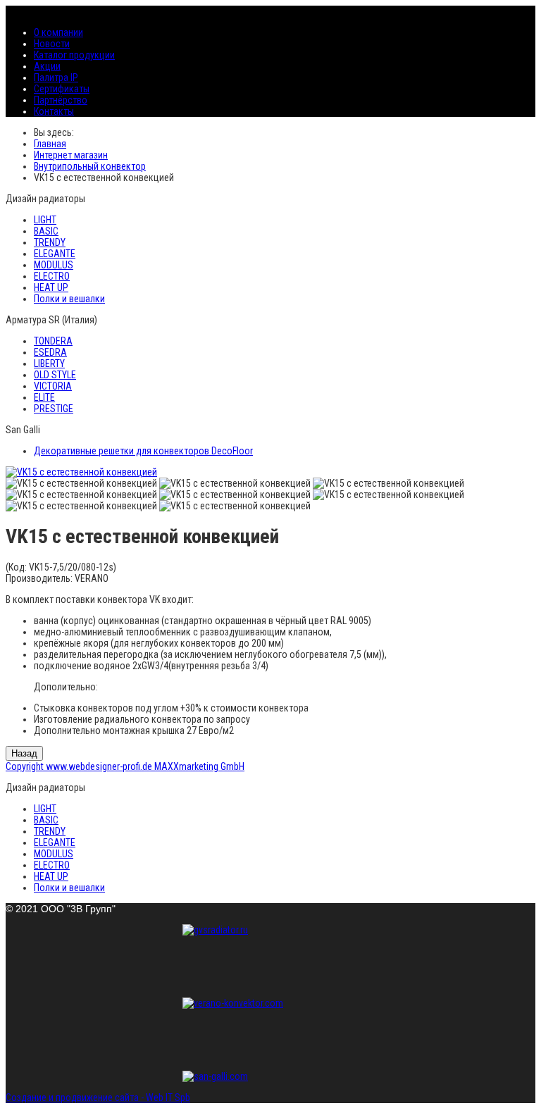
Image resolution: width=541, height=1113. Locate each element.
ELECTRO (52, 276)
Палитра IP (56, 77)
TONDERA (53, 341)
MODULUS (53, 265)
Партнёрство (60, 100)
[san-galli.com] (270, 1076)
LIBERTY (49, 363)
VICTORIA (53, 386)
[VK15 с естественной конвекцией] (81, 472)
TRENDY (50, 242)
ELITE (44, 397)
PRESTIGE (53, 408)
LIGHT (45, 219)
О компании (58, 32)
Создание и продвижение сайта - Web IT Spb (98, 1097)
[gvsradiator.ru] (270, 956)
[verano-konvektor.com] (270, 1029)
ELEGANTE (54, 253)
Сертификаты (61, 88)
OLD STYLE (55, 374)
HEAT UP (51, 287)
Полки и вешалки (69, 298)
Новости (52, 43)
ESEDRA (50, 352)
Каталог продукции (74, 55)
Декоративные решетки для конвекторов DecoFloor (143, 450)
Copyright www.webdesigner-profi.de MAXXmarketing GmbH (125, 766)
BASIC (46, 231)
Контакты (54, 111)
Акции (47, 66)
